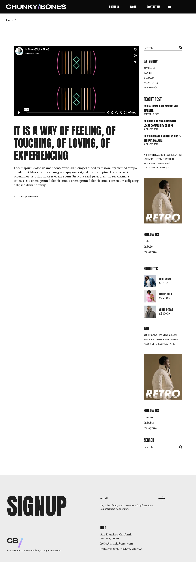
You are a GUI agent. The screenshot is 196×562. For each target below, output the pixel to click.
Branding (148, 68)
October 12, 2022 (151, 114)
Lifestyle (148, 78)
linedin (148, 417)
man (167, 339)
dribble (148, 246)
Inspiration (149, 159)
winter (173, 344)
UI (157, 167)
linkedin (149, 241)
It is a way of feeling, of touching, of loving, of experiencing (65, 143)
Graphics (176, 155)
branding (152, 335)
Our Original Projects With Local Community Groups (160, 123)
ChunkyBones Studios (27, 550)
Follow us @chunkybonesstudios (121, 548)
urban (159, 344)
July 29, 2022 (19, 196)
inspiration (149, 339)
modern (174, 339)
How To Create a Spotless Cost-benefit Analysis (162, 138)
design (167, 155)
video (165, 344)
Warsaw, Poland (110, 538)
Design (147, 73)
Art (145, 155)
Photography (150, 163)
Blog (150, 155)
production (149, 344)
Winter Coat (166, 309)
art (145, 335)
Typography (149, 167)
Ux (168, 167)
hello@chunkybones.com (116, 543)
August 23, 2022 (151, 129)
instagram (150, 251)
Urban (163, 167)
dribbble (149, 422)
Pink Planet (165, 294)
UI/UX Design (32, 196)
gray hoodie (171, 335)
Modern (169, 159)
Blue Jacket (166, 279)
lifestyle (160, 159)
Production (149, 82)
